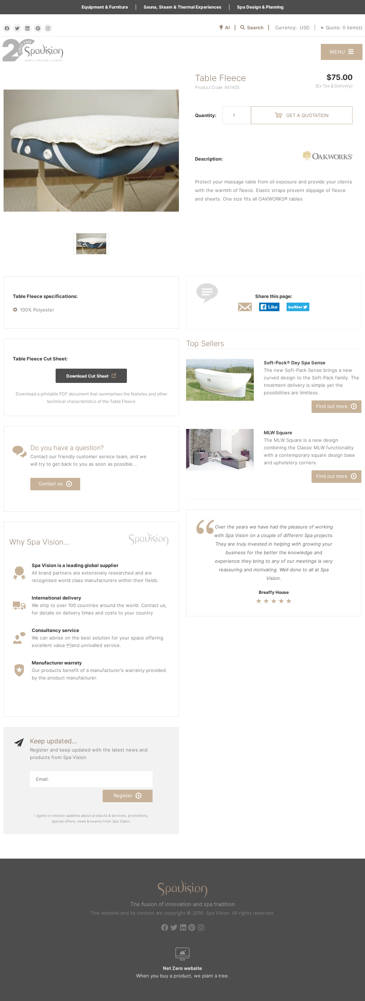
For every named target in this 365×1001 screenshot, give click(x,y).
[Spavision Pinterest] (38, 28)
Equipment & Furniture (105, 7)
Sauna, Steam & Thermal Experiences (182, 7)
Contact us (51, 483)
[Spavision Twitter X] (17, 28)
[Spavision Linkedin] (27, 28)
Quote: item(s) (344, 27)
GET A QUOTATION (307, 115)
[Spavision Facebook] (6, 28)
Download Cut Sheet (88, 376)
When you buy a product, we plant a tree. (182, 972)
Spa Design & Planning (260, 7)
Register (124, 795)
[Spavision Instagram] (48, 28)
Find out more (332, 406)
